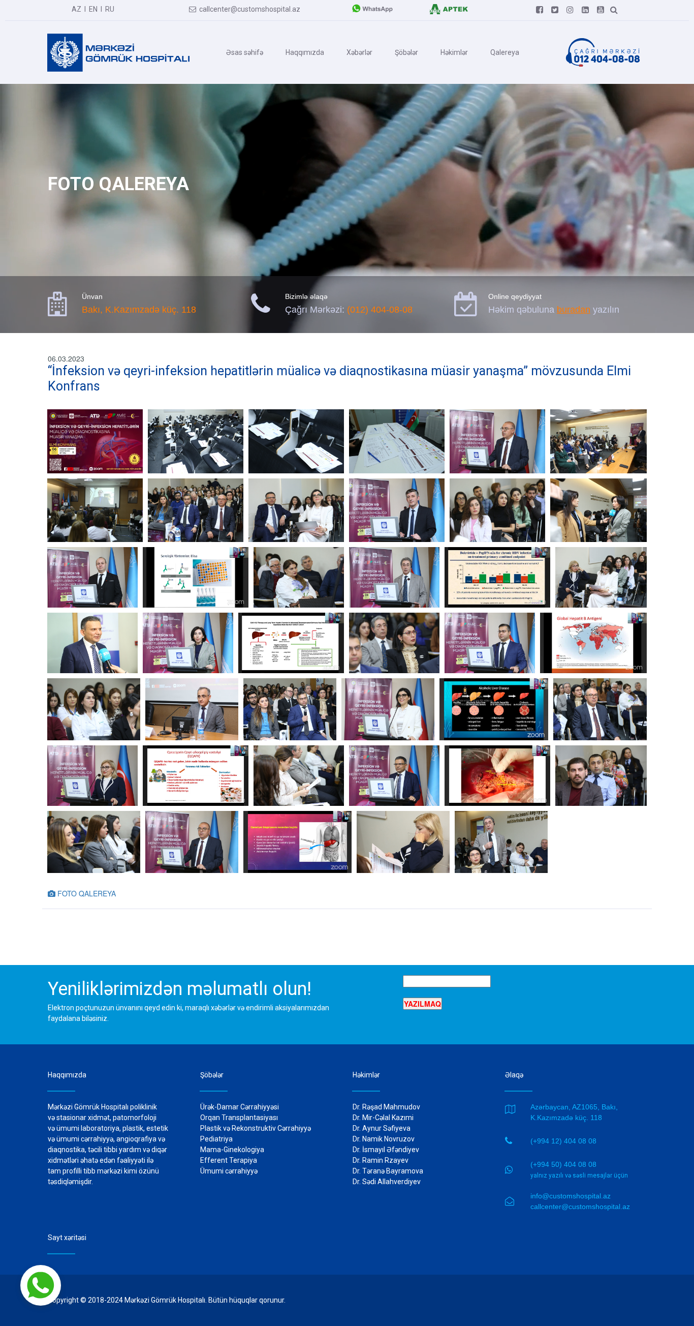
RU (110, 9)
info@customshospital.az (570, 1196)
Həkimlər (454, 52)
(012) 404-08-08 (380, 310)
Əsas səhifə (244, 52)
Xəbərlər (359, 52)
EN (93, 9)
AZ (76, 9)
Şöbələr (406, 52)
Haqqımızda (305, 52)
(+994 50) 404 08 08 (563, 1164)
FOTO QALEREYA (82, 893)
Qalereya (504, 52)
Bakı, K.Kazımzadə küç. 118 (139, 310)
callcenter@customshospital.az (244, 9)
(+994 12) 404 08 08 (563, 1141)
